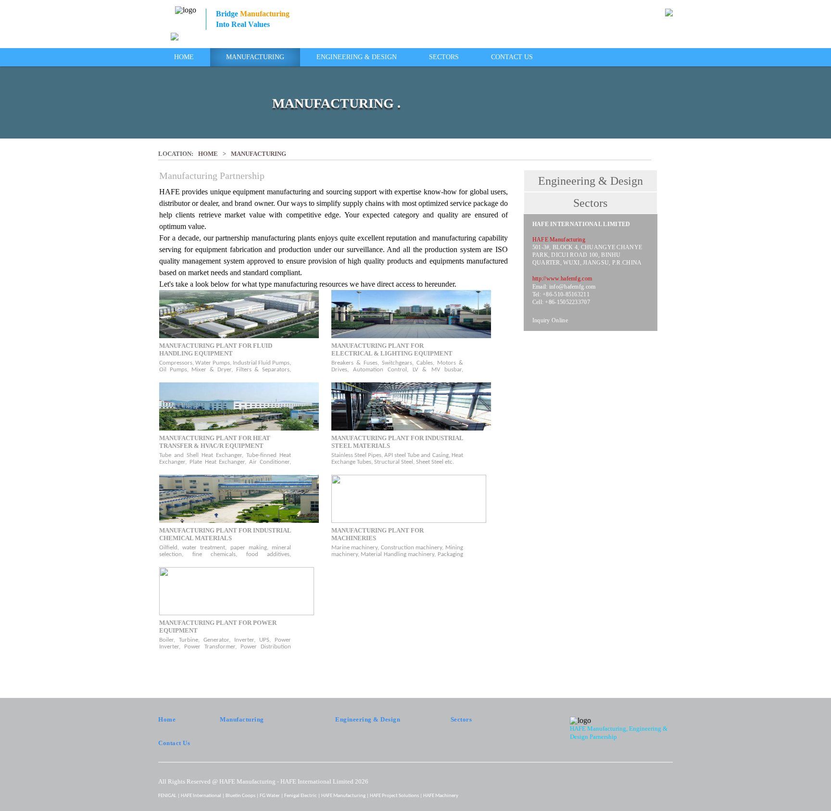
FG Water (270, 795)
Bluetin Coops (240, 795)
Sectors (444, 57)
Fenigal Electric (300, 795)
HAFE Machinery (440, 795)
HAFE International (201, 795)
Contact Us (512, 57)
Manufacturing (255, 57)
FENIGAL (167, 795)
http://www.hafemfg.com (562, 278)
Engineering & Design (356, 57)
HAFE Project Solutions (394, 795)
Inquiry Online (550, 320)
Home (184, 57)
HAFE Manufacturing (343, 795)
